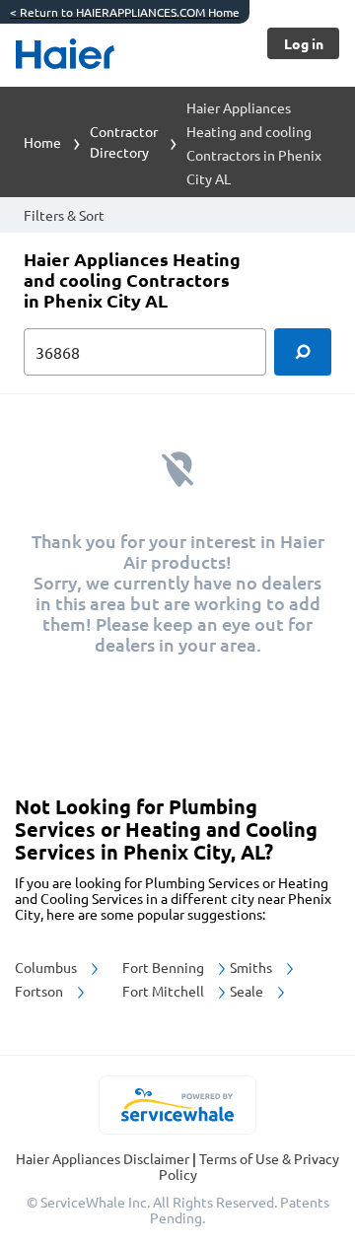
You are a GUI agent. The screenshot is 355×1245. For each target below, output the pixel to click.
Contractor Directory (124, 141)
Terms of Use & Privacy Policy (249, 1166)
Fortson (40, 991)
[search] (302, 352)
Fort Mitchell (164, 991)
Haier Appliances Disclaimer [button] (104, 1158)
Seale (248, 991)
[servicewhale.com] (178, 1105)
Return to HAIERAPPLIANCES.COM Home (125, 12)
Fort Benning (164, 967)
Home (42, 142)
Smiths (252, 967)
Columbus (47, 967)
